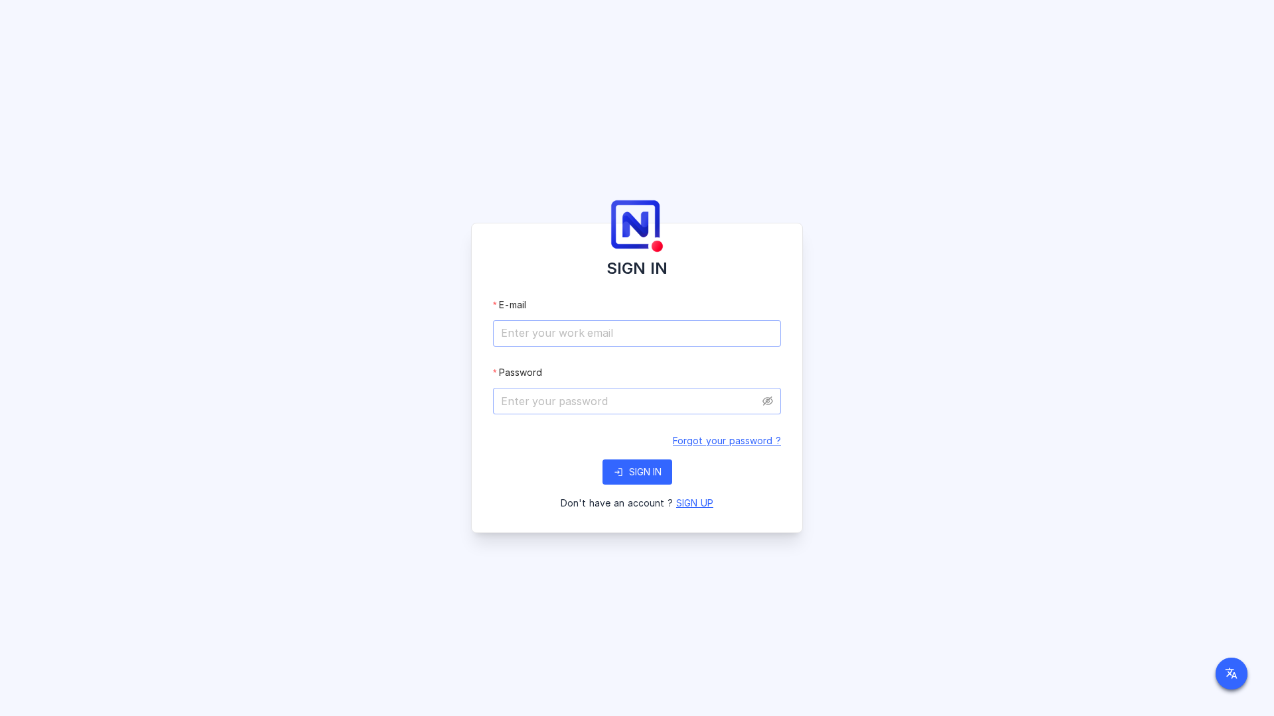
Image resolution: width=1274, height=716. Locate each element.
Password (520, 372)
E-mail (512, 304)
